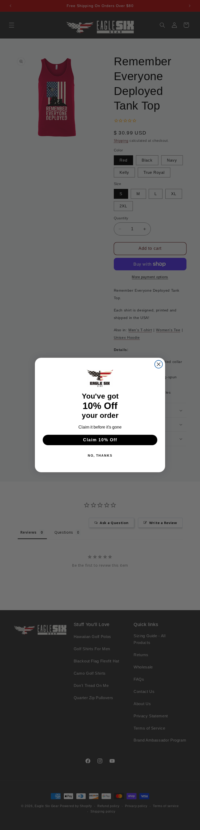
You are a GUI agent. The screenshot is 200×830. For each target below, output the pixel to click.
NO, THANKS (100, 455)
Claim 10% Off (100, 440)
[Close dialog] (158, 364)
